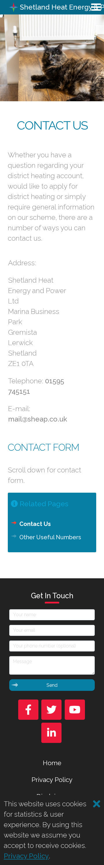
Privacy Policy (52, 779)
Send (52, 685)
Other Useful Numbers (50, 537)
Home (52, 763)
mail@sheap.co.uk (37, 419)
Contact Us (35, 523)
